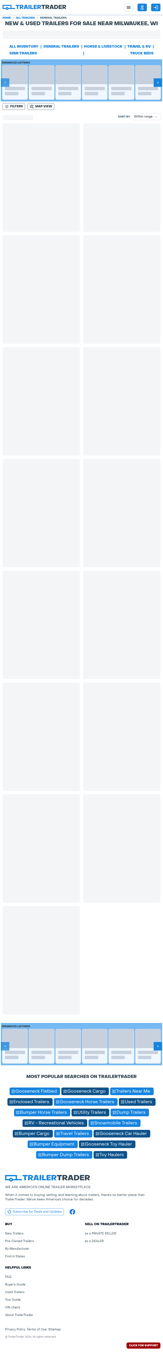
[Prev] (5, 82)
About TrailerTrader (19, 1315)
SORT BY (124, 116)
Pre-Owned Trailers (19, 1241)
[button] (142, 7)
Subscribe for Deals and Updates (37, 1212)
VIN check (12, 1307)
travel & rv (139, 46)
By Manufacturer (17, 1249)
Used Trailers (15, 1292)
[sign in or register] (155, 7)
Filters (16, 106)
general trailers (61, 46)
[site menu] (128, 7)
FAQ (8, 1277)
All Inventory (23, 46)
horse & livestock (103, 46)
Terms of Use (37, 1329)
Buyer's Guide (15, 1285)
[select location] (142, 7)
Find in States (15, 1256)
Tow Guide (13, 1300)
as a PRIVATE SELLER (100, 1234)
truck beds (142, 53)
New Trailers (14, 1234)
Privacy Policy (15, 1329)
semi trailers (23, 53)
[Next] (158, 82)
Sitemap (54, 1329)
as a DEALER (94, 1241)
